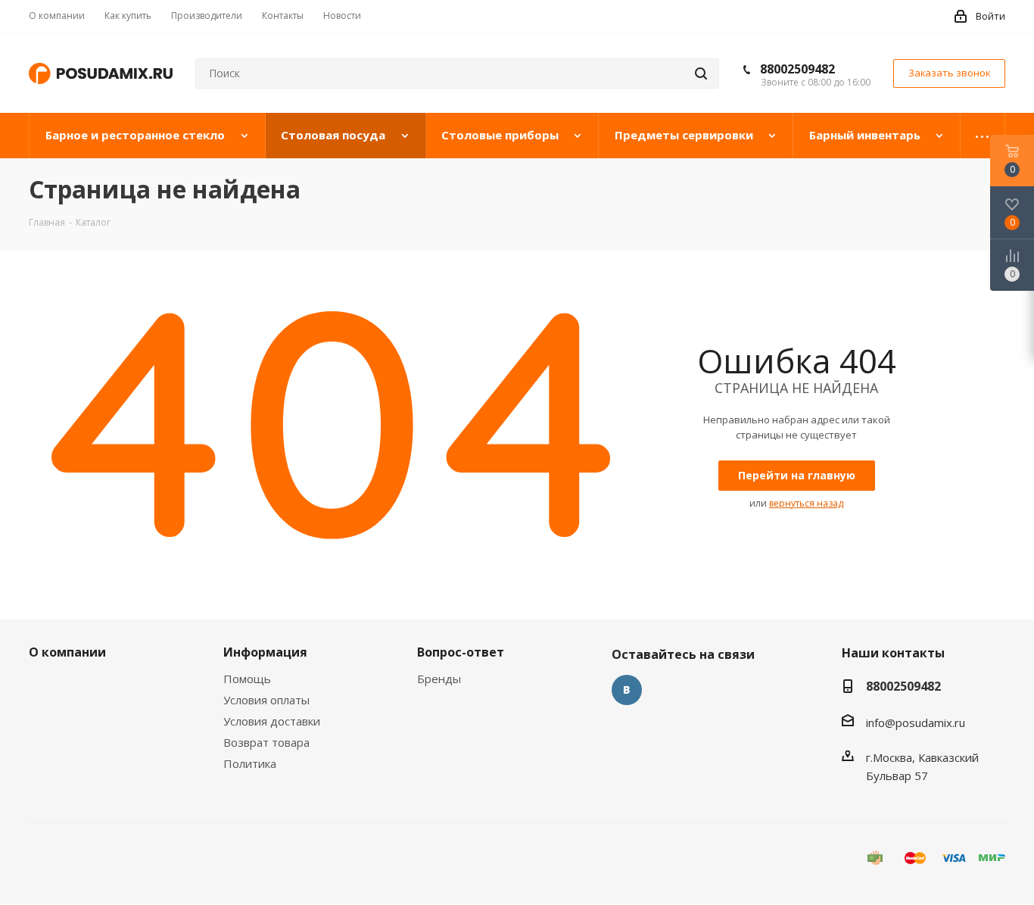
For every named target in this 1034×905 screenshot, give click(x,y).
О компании (67, 652)
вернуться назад (806, 503)
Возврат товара (266, 742)
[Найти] (701, 73)
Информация (265, 652)
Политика (249, 763)
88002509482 (797, 69)
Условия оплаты (266, 699)
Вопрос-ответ (460, 652)
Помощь (247, 678)
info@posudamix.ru (915, 722)
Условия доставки (271, 721)
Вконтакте (627, 690)
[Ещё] (983, 135)
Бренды (439, 678)
